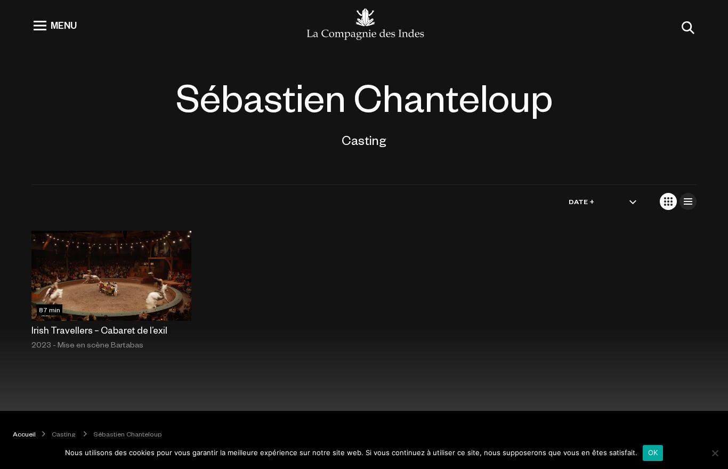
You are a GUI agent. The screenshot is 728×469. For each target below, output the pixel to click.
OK (653, 452)
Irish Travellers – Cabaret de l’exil (99, 330)
